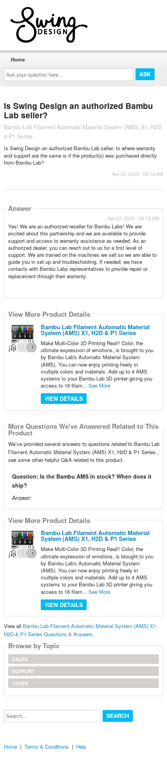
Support (23, 671)
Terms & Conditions (46, 746)
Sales (20, 659)
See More (99, 385)
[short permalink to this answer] (9, 286)
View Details (64, 398)
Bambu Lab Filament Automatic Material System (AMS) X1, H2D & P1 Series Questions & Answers (81, 630)
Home (18, 59)
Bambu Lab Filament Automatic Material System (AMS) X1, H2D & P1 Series (95, 330)
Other (20, 683)
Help (81, 746)
